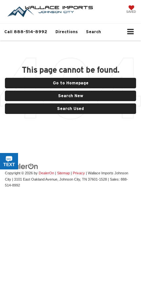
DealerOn (46, 173)
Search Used (70, 108)
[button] (25, 31)
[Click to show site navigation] (130, 32)
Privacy (79, 173)
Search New (70, 95)
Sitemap (63, 173)
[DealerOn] (21, 166)
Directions (66, 31)
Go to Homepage (71, 82)
